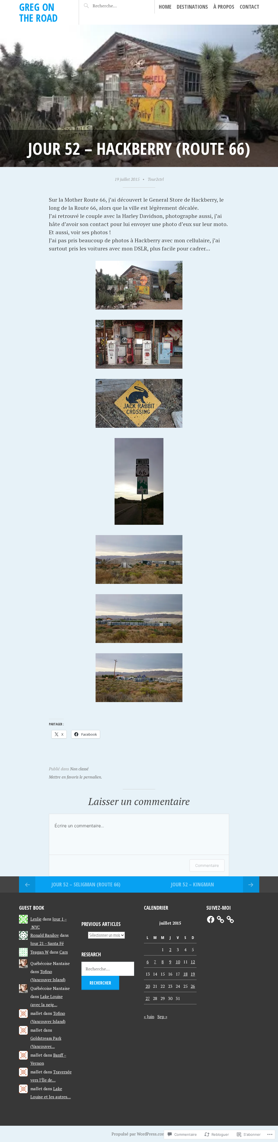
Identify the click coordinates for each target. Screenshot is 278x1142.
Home (165, 6)
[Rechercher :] (111, 5)
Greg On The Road (38, 12)
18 (185, 974)
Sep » (162, 1016)
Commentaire (207, 865)
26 (193, 986)
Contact (249, 6)
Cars (63, 952)
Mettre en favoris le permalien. (75, 777)
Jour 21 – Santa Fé (47, 943)
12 (193, 961)
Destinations (192, 6)
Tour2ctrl (156, 179)
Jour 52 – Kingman (192, 884)
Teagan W (39, 952)
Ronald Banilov (44, 935)
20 (148, 986)
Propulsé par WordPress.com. (139, 1134)
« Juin (149, 1016)
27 (148, 998)
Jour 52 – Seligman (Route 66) (85, 884)
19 (193, 974)
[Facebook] (210, 919)
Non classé (79, 768)
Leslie (36, 919)
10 (178, 961)
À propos (223, 6)
